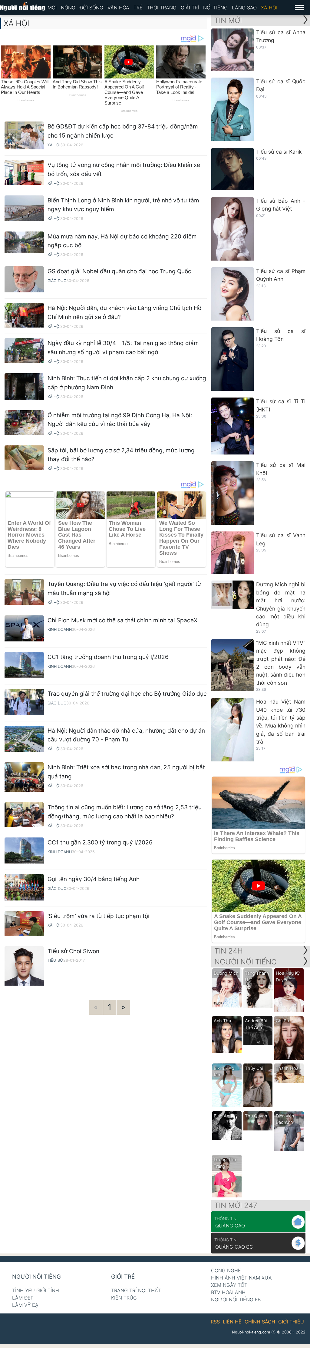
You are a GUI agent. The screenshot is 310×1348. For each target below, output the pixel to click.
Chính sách (260, 1322)
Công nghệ (226, 1270)
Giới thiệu (291, 1322)
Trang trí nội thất (136, 1290)
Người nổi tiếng (36, 1276)
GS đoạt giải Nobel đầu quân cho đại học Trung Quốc (119, 271)
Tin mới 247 (235, 1205)
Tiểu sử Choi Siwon (73, 951)
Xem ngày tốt (229, 1285)
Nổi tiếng (215, 8)
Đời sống (91, 8)
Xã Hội (269, 8)
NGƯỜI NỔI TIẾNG (245, 961)
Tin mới (228, 20)
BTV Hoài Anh (228, 1292)
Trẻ (138, 8)
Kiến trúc (124, 1298)
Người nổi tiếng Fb (236, 1299)
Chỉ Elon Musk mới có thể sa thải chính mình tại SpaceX (122, 620)
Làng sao (244, 8)
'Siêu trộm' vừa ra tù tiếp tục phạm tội (99, 916)
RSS (215, 1322)
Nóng (68, 8)
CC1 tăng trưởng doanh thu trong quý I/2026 (108, 657)
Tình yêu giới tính (35, 1290)
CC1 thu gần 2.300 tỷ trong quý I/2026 (100, 842)
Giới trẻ (123, 1276)
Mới (52, 8)
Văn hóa (118, 8)
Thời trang (161, 8)
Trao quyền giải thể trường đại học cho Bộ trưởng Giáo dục (127, 693)
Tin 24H (228, 951)
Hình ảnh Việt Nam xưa (241, 1278)
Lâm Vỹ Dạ (25, 1305)
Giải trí (190, 8)
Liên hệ (232, 1322)
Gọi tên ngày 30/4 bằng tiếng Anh (94, 879)
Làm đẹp (23, 1298)
